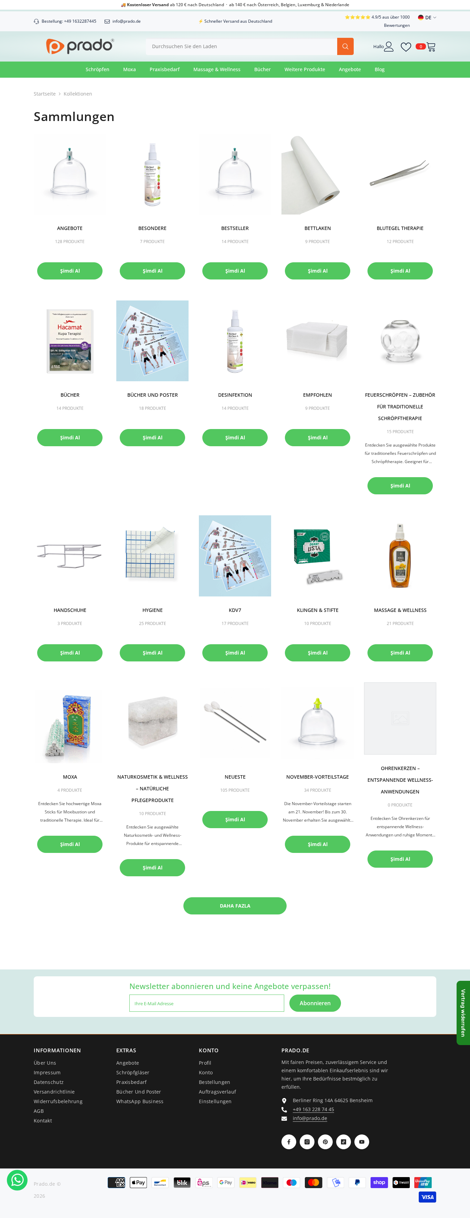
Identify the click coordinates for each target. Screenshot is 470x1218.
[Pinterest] (325, 1141)
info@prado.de (310, 1118)
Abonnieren (315, 1003)
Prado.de (44, 1184)
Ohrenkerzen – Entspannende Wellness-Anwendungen (400, 780)
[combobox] (241, 46)
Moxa (70, 776)
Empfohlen (317, 395)
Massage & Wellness (400, 610)
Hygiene (152, 610)
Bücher (70, 395)
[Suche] (250, 46)
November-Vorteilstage (317, 776)
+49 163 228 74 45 (313, 1109)
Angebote (70, 228)
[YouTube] (361, 1141)
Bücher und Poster (152, 395)
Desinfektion (235, 395)
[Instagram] (307, 1141)
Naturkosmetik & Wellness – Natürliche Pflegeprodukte (152, 788)
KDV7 (235, 610)
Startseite (45, 93)
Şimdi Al (70, 270)
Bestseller (235, 228)
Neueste (235, 776)
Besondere (152, 228)
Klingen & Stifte (318, 610)
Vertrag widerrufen (463, 1013)
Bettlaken (318, 228)
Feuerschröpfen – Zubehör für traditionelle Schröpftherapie (400, 406)
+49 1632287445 (80, 21)
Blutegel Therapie (400, 228)
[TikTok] (343, 1141)
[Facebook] (288, 1141)
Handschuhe (70, 610)
